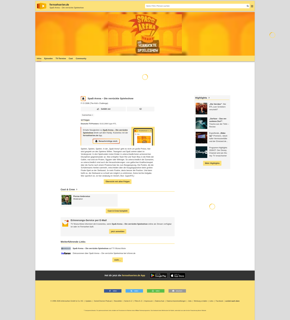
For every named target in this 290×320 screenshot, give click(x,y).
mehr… (117, 260)
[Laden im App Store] (177, 275)
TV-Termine (61, 58)
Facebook (219, 301)
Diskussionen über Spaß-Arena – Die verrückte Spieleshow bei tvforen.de (104, 253)
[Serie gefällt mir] (103, 109)
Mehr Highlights (212, 163)
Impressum (148, 301)
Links (211, 301)
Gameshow (87, 115)
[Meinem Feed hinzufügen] (83, 99)
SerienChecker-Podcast (103, 301)
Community (81, 58)
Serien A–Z (128, 301)
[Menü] (252, 6)
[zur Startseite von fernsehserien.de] (41, 6)
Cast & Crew (68, 189)
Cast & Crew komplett (118, 211)
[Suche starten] (248, 6)
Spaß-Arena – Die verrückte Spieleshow (67, 8)
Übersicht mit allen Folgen (118, 181)
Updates (88, 301)
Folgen (85, 120)
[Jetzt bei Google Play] (158, 275)
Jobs (190, 301)
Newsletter (118, 301)
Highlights (201, 97)
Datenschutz (159, 301)
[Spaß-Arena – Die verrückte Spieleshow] (143, 136)
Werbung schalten (200, 301)
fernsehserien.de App (133, 275)
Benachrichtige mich (108, 141)
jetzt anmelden (117, 231)
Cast (71, 58)
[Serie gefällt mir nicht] (140, 109)
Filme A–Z (138, 301)
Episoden (48, 58)
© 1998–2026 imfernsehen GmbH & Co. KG (66, 301)
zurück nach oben (232, 301)
